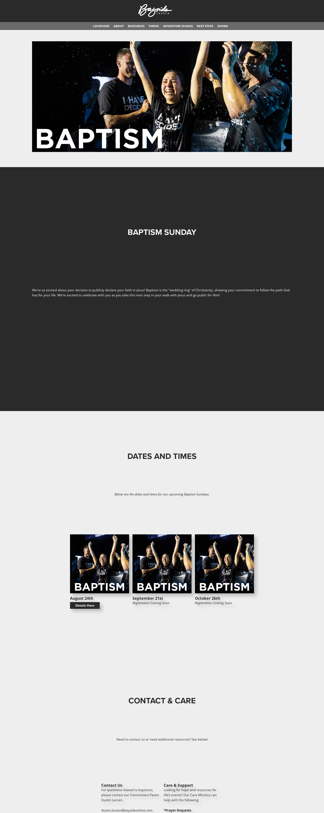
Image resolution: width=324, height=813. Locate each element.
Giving (223, 26)
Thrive (154, 26)
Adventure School (178, 26)
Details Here (84, 605)
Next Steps (205, 26)
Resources (136, 26)
